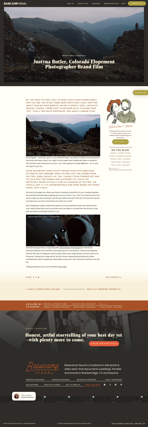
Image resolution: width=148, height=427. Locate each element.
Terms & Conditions (117, 423)
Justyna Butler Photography (70, 248)
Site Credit (138, 423)
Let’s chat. (62, 267)
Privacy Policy (129, 423)
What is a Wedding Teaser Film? (105, 289)
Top (144, 423)
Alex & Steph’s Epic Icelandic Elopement (51, 289)
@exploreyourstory (27, 397)
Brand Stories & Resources (74, 55)
